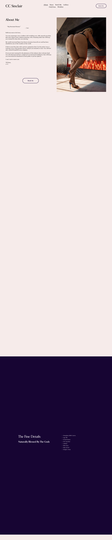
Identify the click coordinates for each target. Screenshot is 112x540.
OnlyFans (52, 7)
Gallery (66, 5)
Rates (52, 5)
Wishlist (60, 7)
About (46, 5)
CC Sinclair (14, 6)
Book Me (58, 5)
